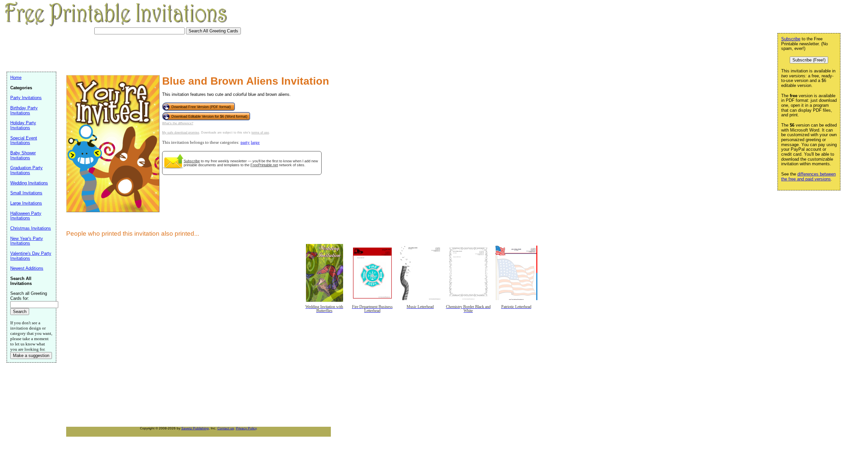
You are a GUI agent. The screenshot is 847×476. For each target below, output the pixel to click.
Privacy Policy (246, 428)
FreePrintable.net (264, 165)
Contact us (225, 428)
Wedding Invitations (29, 182)
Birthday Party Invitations (24, 110)
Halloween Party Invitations (25, 216)
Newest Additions (26, 268)
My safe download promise (180, 132)
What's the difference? (177, 123)
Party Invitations (26, 97)
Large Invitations (26, 203)
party (245, 142)
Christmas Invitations (30, 228)
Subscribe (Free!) (808, 60)
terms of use (260, 132)
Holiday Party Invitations (23, 125)
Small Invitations (26, 192)
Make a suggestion (31, 355)
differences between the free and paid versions (808, 176)
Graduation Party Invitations (26, 170)
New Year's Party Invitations (26, 241)
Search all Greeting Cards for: (28, 296)
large (255, 142)
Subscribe (192, 161)
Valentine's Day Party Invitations (30, 256)
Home (16, 77)
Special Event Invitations (23, 140)
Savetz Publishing (195, 428)
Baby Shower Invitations (23, 155)
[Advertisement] (127, 52)
